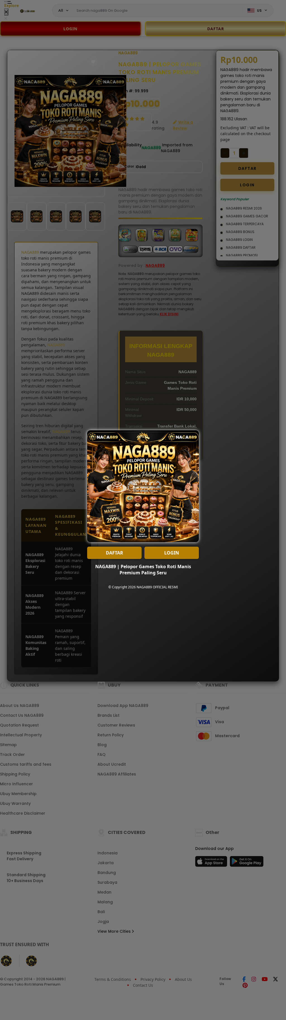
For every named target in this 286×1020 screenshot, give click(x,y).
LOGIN (171, 553)
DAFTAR (114, 553)
